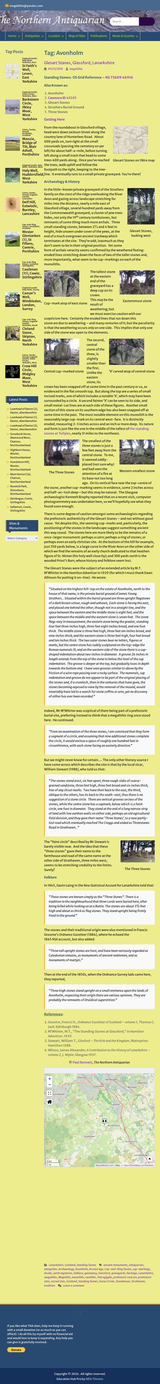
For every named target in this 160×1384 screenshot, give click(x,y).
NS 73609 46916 (119, 77)
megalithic (50, 1277)
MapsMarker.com (105, 1165)
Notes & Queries (123, 36)
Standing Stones (86, 1265)
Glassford (104, 1273)
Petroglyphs (104, 1277)
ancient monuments (115, 1265)
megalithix (76, 69)
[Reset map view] (49, 1102)
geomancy (90, 1273)
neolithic (90, 1277)
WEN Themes (94, 1379)
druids (48, 1273)
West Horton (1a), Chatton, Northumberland (20, 478)
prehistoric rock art (125, 1277)
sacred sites (58, 1281)
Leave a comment (73, 1285)
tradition (49, 1285)
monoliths (78, 1277)
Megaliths (64, 1277)
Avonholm (81, 1269)
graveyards (118, 1273)
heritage (132, 1273)
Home (12, 36)
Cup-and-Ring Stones (118, 1269)
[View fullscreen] (49, 1093)
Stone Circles (107, 1281)
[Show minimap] (150, 1159)
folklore (78, 1273)
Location (54, 36)
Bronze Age (96, 1269)
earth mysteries (62, 1273)
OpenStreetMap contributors (139, 1165)
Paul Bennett (82, 1062)
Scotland (70, 1265)
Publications (99, 36)
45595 (62, 98)
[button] (104, 1121)
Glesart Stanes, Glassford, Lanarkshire (79, 62)
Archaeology (66, 1269)
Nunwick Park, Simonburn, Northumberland (20, 490)
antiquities (50, 1269)
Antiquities (32, 36)
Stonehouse (123, 1281)
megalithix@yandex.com (26, 6)
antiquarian (136, 1265)
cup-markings (141, 1269)
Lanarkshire (56, 1265)
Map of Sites (77, 36)
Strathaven (138, 1281)
